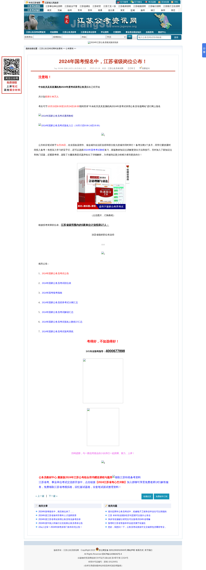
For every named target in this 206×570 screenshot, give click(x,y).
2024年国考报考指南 (52, 293)
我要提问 (146, 68)
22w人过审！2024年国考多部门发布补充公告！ (60, 527)
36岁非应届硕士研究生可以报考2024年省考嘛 (129, 519)
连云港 (111, 10)
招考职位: (57, 37)
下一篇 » (53, 496)
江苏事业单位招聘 (54, 6)
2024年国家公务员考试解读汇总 (57, 312)
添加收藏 (165, 2)
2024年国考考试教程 (94, 150)
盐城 (133, 10)
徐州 (70, 10)
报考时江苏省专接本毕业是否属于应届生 (127, 523)
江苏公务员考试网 (47, 48)
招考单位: (29, 37)
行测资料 (117, 32)
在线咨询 (150, 32)
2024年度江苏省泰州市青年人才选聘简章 (57, 515)
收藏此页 (147, 496)
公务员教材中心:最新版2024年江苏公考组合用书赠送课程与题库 (75, 477)
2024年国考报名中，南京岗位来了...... (56, 511)
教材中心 (162, 32)
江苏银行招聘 (154, 6)
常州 (80, 10)
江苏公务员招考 (69, 32)
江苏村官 (97, 6)
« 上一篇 (40, 496)
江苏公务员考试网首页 (36, 32)
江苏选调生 (85, 6)
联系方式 (140, 550)
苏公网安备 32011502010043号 (113, 550)
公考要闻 (69, 48)
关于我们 (148, 550)
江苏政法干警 (71, 6)
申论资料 (105, 32)
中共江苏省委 (34, 3)
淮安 (122, 10)
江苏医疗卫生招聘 (171, 6)
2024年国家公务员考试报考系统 (57, 331)
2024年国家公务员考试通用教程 (57, 116)
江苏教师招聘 (124, 6)
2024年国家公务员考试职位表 (56, 283)
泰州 (163, 10)
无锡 (59, 10)
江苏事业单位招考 (88, 32)
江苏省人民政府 (51, 3)
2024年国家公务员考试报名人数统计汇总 (62, 322)
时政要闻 (54, 32)
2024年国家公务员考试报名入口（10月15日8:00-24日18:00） (71, 125)
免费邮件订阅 (161, 496)
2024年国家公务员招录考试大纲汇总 (60, 302)
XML (176, 2)
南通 (100, 10)
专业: (84, 37)
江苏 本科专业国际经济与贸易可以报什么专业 (129, 515)
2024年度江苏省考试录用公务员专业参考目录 (59, 519)
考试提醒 (152, 2)
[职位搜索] (130, 37)
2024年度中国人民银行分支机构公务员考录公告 (60, 523)
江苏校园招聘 (139, 6)
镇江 (153, 10)
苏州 (90, 10)
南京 (49, 10)
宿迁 (173, 10)
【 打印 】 (131, 68)
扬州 (143, 10)
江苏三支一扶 (109, 6)
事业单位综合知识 (133, 32)
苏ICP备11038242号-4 (112, 554)
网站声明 (131, 550)
